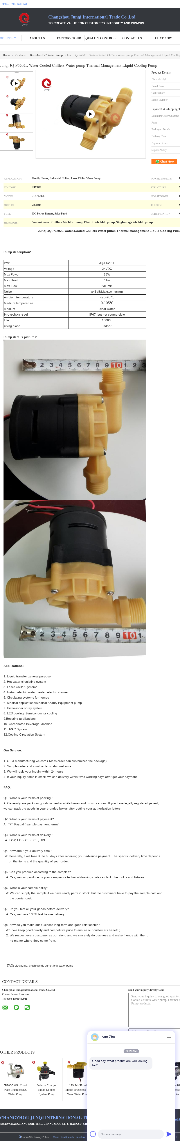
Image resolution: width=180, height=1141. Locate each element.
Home (6, 55)
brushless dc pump (40, 965)
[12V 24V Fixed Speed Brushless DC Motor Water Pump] (78, 1071)
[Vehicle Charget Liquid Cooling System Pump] (46, 1071)
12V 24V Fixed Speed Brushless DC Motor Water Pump (77, 1090)
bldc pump (21, 965)
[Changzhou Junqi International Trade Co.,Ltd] (24, 19)
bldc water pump (63, 965)
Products (20, 55)
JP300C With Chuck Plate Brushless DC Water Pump (16, 1090)
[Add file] (93, 1134)
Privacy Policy (41, 1137)
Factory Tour (69, 38)
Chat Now (163, 38)
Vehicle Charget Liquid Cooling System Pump (46, 1090)
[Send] (169, 1134)
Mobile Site (27, 1137)
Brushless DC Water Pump (46, 55)
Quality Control (100, 38)
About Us (37, 38)
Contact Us (132, 38)
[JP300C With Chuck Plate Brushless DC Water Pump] (15, 1071)
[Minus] (169, 1037)
